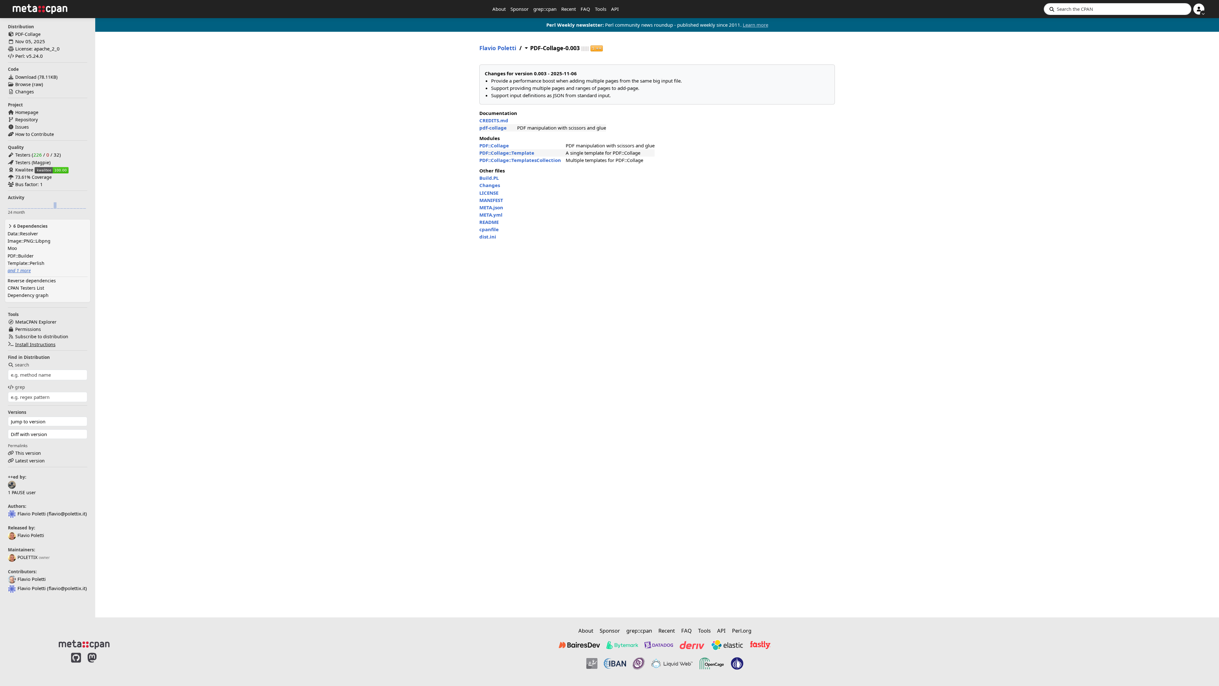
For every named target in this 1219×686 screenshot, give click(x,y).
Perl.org (741, 630)
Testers (22, 155)
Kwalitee (24, 170)
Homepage (26, 112)
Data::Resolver (23, 234)
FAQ (585, 9)
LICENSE (488, 193)
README (489, 222)
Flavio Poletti (30, 535)
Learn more (755, 25)
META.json (491, 207)
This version (28, 453)
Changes (24, 92)
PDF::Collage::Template (506, 153)
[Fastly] (760, 645)
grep (20, 387)
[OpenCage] (711, 663)
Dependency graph (28, 295)
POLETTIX (27, 557)
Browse (23, 84)
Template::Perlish (26, 263)
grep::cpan (544, 9)
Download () (36, 77)
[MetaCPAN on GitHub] (76, 664)
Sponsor (519, 9)
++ (597, 48)
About (499, 9)
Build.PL (489, 178)
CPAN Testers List (26, 288)
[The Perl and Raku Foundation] (737, 663)
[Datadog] (658, 645)
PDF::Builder (21, 256)
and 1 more (19, 270)
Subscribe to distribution (41, 336)
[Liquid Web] (672, 663)
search (22, 365)
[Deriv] (692, 645)
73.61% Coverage (33, 177)
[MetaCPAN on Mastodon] (98, 664)
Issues (22, 127)
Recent (568, 9)
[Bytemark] (622, 645)
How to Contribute (34, 134)
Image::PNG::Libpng (29, 241)
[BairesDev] (579, 645)
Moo (12, 248)
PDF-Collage (28, 34)
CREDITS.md (493, 120)
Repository (26, 120)
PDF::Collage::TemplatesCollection (520, 160)
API (615, 9)
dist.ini (487, 236)
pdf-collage (493, 127)
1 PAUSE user (22, 492)
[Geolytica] (591, 663)
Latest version (30, 461)
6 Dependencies (30, 226)
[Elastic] (727, 645)
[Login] (1198, 9)
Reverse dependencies (32, 281)
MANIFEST (491, 200)
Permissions (28, 329)
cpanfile (489, 229)
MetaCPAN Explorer (36, 322)
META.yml (491, 215)
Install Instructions (35, 344)
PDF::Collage (494, 145)
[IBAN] (615, 663)
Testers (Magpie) (32, 162)
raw (38, 84)
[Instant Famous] (638, 663)
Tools (600, 9)
